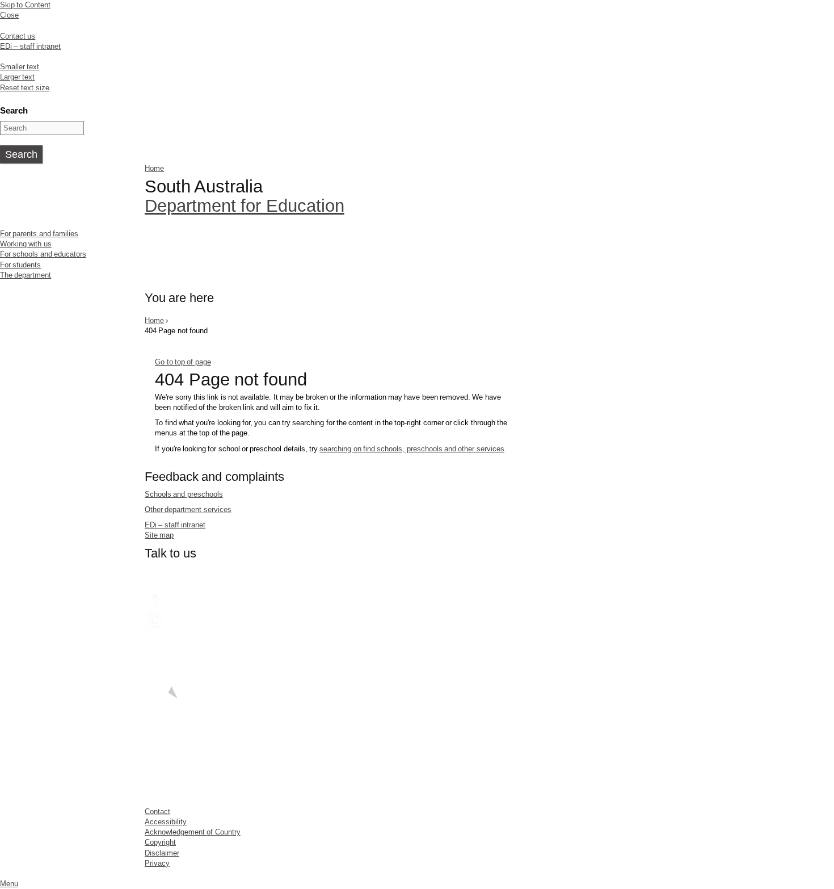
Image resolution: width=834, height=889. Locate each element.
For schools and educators (43, 254)
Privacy (157, 863)
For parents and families (39, 233)
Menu (9, 883)
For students (20, 265)
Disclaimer (162, 853)
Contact (157, 811)
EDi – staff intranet (30, 46)
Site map (159, 535)
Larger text (17, 77)
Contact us (17, 36)
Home (154, 168)
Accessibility (166, 821)
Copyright (160, 842)
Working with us (26, 244)
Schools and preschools (184, 494)
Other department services (188, 509)
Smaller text (19, 66)
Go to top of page (182, 362)
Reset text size (24, 87)
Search (14, 110)
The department (25, 275)
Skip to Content (25, 5)
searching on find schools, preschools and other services (411, 448)
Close (9, 15)
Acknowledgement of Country (193, 832)
